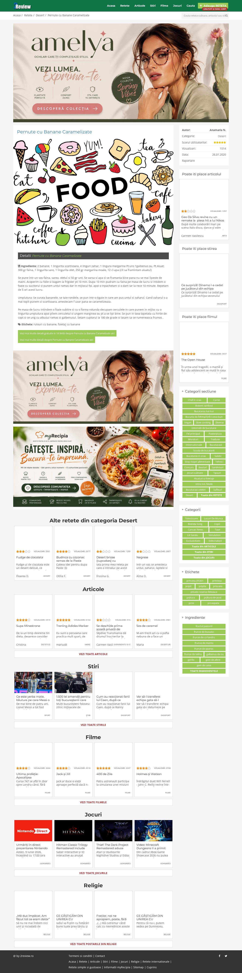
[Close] (152, 437)
